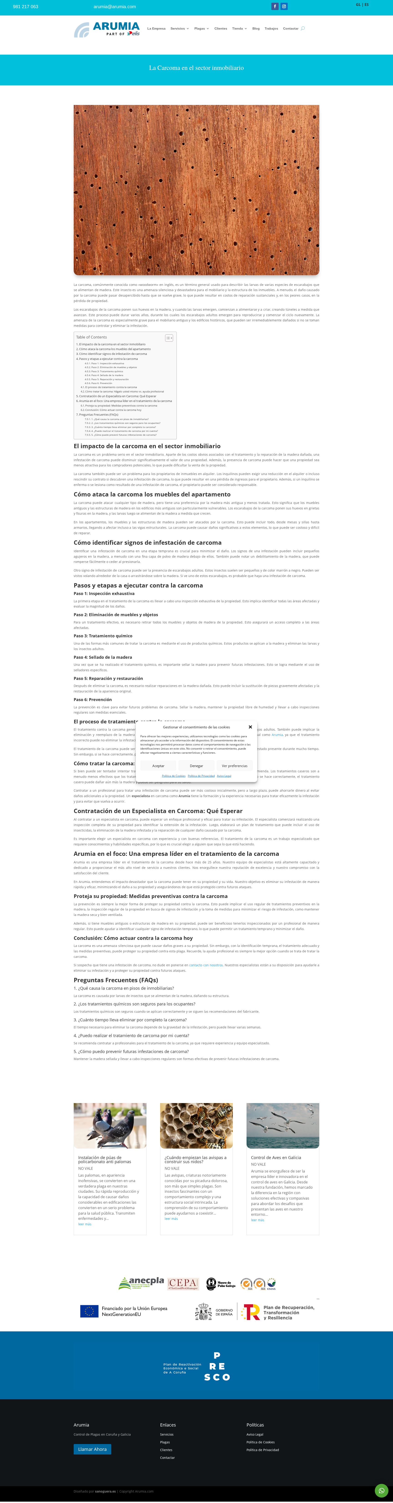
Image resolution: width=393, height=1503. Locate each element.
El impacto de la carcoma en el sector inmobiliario (112, 344)
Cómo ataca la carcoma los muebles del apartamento (115, 349)
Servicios (178, 28)
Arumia (277, 734)
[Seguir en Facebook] (275, 6)
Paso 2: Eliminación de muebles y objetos (114, 367)
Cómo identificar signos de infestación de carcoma (113, 354)
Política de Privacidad (201, 776)
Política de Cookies (174, 776)
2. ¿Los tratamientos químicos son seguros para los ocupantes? (125, 423)
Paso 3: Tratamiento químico (107, 371)
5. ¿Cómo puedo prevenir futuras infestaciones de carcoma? (123, 434)
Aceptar (158, 765)
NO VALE (85, 1168)
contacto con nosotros (206, 965)
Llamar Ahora (92, 1449)
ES (367, 4)
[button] (250, 727)
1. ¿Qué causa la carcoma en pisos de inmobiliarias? (120, 419)
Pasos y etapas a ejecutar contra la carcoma (108, 359)
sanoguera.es (105, 1491)
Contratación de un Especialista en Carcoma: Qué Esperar (117, 396)
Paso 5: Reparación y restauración (110, 379)
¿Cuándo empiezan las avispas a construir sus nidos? (196, 1159)
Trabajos (271, 28)
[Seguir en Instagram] (284, 6)
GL (358, 4)
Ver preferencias (234, 765)
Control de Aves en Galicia (276, 1157)
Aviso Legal (224, 776)
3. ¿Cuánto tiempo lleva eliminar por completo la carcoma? (123, 427)
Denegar (196, 765)
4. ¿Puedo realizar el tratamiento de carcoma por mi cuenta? (124, 430)
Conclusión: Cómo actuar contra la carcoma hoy (113, 410)
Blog (256, 28)
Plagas (199, 28)
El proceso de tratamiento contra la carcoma (111, 387)
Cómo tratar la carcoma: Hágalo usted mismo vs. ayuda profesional (124, 391)
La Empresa (156, 28)
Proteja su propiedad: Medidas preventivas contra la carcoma (121, 405)
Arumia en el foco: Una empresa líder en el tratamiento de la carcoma (125, 401)
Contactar (290, 28)
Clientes (220, 28)
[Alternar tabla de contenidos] (167, 338)
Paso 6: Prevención (101, 383)
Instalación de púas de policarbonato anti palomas (104, 1159)
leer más (84, 1224)
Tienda (237, 28)
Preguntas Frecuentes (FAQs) (98, 415)
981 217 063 (25, 6)
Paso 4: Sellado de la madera (107, 375)
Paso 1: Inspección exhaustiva (107, 363)
